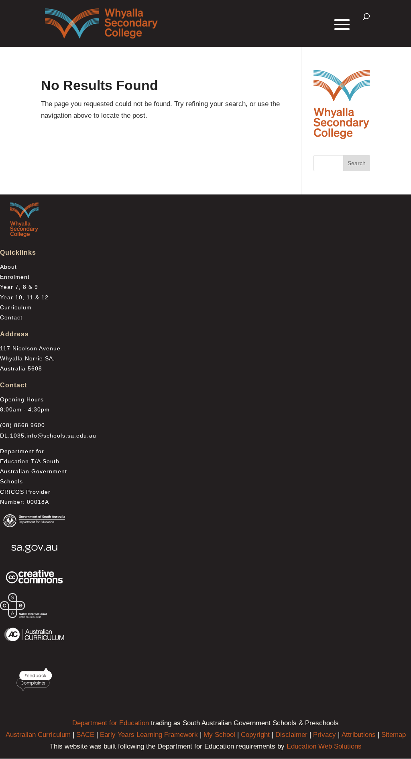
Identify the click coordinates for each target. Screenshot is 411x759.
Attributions (359, 735)
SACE (85, 735)
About (8, 267)
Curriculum (16, 307)
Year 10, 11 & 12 (24, 297)
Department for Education (110, 723)
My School (219, 735)
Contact (11, 317)
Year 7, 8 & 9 (19, 287)
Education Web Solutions (324, 746)
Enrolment (15, 277)
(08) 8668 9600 (22, 425)
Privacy (324, 735)
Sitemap (393, 735)
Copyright (255, 735)
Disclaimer (291, 735)
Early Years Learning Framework (149, 735)
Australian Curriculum (38, 735)
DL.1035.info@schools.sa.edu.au (48, 435)
